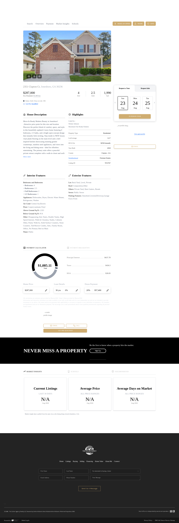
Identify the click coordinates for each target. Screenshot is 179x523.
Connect (117, 461)
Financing (89, 461)
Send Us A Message (89, 488)
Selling (82, 461)
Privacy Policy (148, 520)
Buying (75, 461)
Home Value (99, 461)
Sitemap (172, 520)
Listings (68, 461)
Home (61, 461)
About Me (108, 461)
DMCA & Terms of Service (162, 520)
